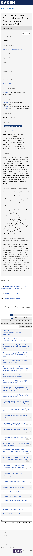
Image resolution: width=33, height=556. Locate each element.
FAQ (2, 539)
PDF (17, 288)
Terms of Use (4, 544)
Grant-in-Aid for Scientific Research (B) (13, 49)
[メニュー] (31, 2)
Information (4, 533)
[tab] (17, 307)
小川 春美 (5, 103)
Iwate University (7, 83)
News (2, 542)
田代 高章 (5, 107)
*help (13, 131)
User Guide (4, 535)
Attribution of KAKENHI (7, 548)
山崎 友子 (5, 109)
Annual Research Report (12, 286)
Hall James (6, 92)
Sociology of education (9, 75)
